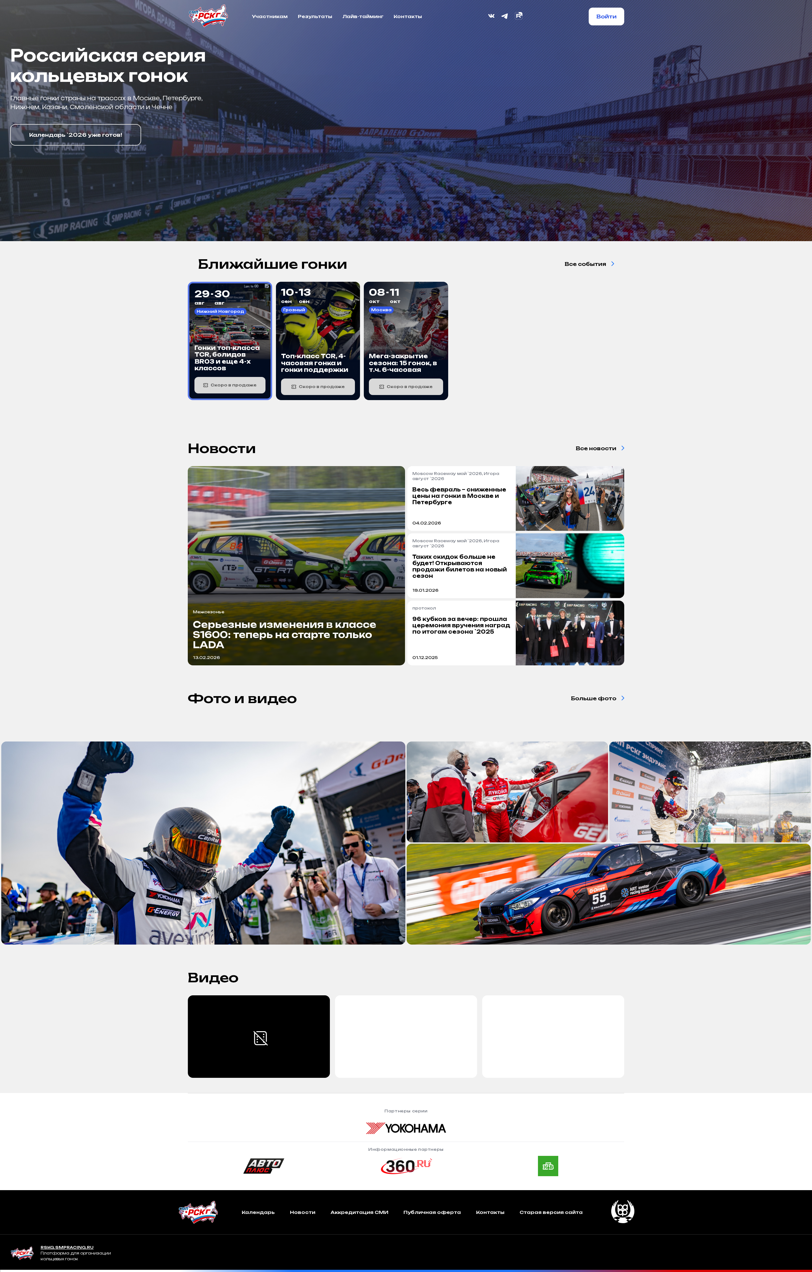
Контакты (408, 16)
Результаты (315, 16)
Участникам (270, 16)
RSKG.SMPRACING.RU (67, 1247)
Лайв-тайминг (362, 16)
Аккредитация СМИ (359, 1212)
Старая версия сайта (551, 1212)
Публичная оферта (432, 1212)
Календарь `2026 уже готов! (75, 135)
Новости (302, 1212)
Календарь (258, 1212)
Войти (606, 16)
